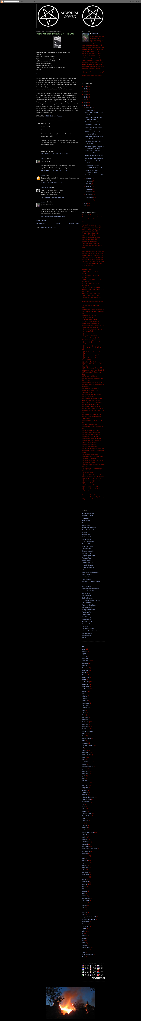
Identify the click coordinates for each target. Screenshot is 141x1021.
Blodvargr (85, 532)
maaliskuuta (89, 197)
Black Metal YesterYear (89, 530)
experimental (85, 752)
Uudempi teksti (40, 223)
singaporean (85, 900)
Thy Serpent (85, 926)
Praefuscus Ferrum (87, 612)
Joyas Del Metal (87, 574)
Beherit (84, 672)
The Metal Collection (88, 628)
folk (83, 759)
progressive (85, 877)
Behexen (84, 675)
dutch (83, 740)
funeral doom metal (87, 766)
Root (83, 893)
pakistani (84, 865)
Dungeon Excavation (88, 551)
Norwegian (85, 856)
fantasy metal (86, 755)
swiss (83, 914)
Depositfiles (39, 74)
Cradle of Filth (86, 708)
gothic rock (85, 773)
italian (83, 809)
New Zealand (86, 851)
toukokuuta (89, 192)
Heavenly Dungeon (87, 565)
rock (83, 889)
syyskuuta (89, 181)
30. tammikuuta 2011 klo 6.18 (53, 216)
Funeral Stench (86, 560)
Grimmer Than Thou (88, 562)
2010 (85, 105)
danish (84, 715)
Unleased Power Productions (90, 631)
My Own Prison (86, 595)
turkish (84, 931)
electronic (85, 743)
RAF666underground (88, 617)
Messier (84, 834)
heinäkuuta (89, 186)
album (83, 649)
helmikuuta (89, 200)
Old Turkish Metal (87, 602)
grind (83, 778)
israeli (83, 806)
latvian (84, 818)
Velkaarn (43, 158)
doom (83, 736)
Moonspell (85, 844)
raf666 (43, 175)
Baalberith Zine (86, 523)
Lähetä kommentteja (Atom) (48, 227)
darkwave (85, 719)
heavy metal (85, 783)
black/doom (85, 686)
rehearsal (84, 884)
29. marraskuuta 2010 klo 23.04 (54, 170)
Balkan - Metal (86, 525)
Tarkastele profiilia (89, 78)
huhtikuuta (89, 194)
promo (84, 879)
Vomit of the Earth (46, 187)
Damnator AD (86, 544)
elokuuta (88, 183)
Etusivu (57, 223)
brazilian (84, 691)
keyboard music (86, 813)
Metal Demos (86, 584)
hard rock (84, 780)
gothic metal (85, 771)
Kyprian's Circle (86, 816)
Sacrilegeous (86, 898)
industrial (84, 794)
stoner (84, 910)
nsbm (83, 858)
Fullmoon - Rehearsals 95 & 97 (94, 155)
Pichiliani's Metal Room (89, 605)
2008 (85, 206)
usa (83, 940)
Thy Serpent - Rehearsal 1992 (94, 158)
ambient (84, 651)
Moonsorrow (85, 842)
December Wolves (87, 731)
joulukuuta (89, 107)
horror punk (85, 785)
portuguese (85, 872)
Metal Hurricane (86, 586)
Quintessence (86, 614)
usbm (83, 943)
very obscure (86, 950)
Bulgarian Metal (86, 534)
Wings (84, 957)
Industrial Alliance (87, 570)
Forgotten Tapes (87, 558)
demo (55, 116)
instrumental (85, 802)
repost (84, 886)
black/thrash (85, 689)
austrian (84, 665)
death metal (85, 722)
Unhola (84, 938)
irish (83, 804)
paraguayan (85, 867)
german (60, 116)
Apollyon (84, 656)
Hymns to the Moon (88, 567)
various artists (86, 947)
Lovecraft (84, 825)
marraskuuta (90, 110)
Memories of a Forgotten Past (91, 581)
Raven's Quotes (86, 619)
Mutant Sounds (86, 593)
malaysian (85, 827)
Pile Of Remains (87, 607)
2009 (85, 203)
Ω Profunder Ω (86, 638)
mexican (84, 837)
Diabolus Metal (86, 548)
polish (83, 870)
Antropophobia (86, 520)
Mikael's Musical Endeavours (90, 588)
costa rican (85, 705)
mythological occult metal (89, 849)
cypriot (84, 710)
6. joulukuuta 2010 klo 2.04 (52, 183)
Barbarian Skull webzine (89, 527)
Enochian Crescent (87, 745)
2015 (85, 91)
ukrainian (84, 936)
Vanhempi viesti (74, 223)
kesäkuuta (89, 189)
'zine (83, 646)
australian (85, 663)
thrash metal (85, 921)
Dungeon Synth (86, 553)
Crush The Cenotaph (88, 541)
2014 (85, 94)
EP (83, 747)
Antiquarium (85, 518)
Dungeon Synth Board (88, 555)
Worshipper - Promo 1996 (92, 124)
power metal (85, 874)
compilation (85, 703)
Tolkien (84, 928)
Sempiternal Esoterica (88, 624)
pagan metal (85, 863)
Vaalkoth (84, 945)
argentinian (85, 658)
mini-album (85, 839)
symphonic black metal (89, 917)
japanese (84, 811)
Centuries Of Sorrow (88, 537)
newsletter (85, 853)
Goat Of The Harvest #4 (92, 122)
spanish (84, 905)
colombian (85, 700)
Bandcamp (85, 668)
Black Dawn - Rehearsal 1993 (94, 175)
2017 (85, 86)
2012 (85, 100)
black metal (49, 116)
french (84, 764)
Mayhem (84, 830)
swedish (84, 912)
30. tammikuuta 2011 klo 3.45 (53, 197)
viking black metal (87, 954)
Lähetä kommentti (41, 220)
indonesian (85, 792)
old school (85, 860)
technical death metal (88, 919)
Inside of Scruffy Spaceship (90, 572)
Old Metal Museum (87, 598)
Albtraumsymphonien (88, 513)
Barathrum (85, 670)
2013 (85, 97)
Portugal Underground (88, 609)
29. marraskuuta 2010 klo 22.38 (54, 154)
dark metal (85, 717)
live (83, 823)
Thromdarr (85, 924)
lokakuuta (89, 178)
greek (83, 776)
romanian (84, 891)
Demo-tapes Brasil (87, 546)
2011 (85, 102)
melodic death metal (88, 832)
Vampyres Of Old (87, 633)
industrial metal (86, 799)
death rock (85, 724)
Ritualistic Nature (87, 621)
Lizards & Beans (87, 577)
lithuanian (85, 820)
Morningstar (85, 846)
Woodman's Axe (86, 635)
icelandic (84, 790)
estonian (84, 750)
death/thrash (85, 729)
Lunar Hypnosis (86, 579)
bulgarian (84, 696)
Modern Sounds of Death (89, 591)
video (83, 952)
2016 (85, 89)
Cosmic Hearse (86, 539)
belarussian (85, 677)
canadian (84, 698)
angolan (84, 653)
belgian (84, 679)
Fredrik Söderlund (87, 762)
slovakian (85, 903)
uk (82, 933)
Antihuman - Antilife (88, 515)
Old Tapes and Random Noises (91, 600)
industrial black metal (88, 797)
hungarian (85, 787)
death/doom (85, 726)
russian (84, 896)
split (83, 907)
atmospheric (85, 661)
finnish (84, 757)
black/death (85, 684)
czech (83, 712)
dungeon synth (86, 738)
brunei (83, 693)
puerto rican (85, 881)
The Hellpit (85, 626)
